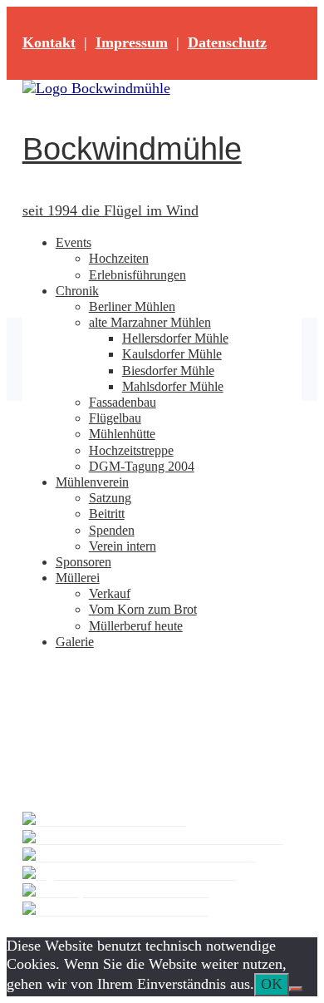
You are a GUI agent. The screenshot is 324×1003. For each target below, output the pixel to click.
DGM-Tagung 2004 (141, 466)
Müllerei (78, 578)
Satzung (110, 498)
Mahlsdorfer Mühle (172, 386)
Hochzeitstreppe (131, 450)
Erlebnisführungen (137, 275)
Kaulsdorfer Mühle (172, 354)
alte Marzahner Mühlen (150, 322)
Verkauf (109, 593)
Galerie (75, 642)
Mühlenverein (92, 482)
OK (271, 984)
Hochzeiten (119, 258)
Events (73, 242)
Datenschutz (227, 42)
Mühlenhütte (122, 434)
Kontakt (49, 42)
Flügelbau (115, 418)
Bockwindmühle (132, 148)
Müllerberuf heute (136, 626)
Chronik (77, 291)
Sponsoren (83, 562)
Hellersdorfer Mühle (175, 338)
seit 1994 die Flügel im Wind (110, 210)
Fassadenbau (122, 402)
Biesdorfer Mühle (168, 370)
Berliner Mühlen (132, 306)
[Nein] (295, 988)
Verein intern (122, 546)
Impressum (132, 42)
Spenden (112, 530)
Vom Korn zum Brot (143, 609)
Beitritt (107, 513)
